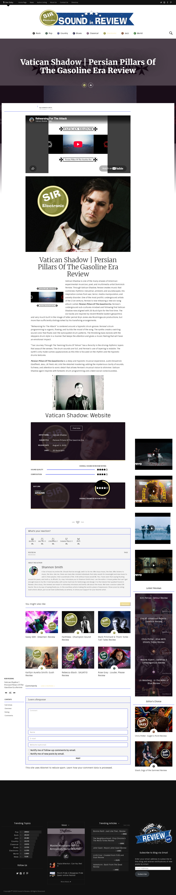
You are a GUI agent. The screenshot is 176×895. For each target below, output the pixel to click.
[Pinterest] (170, 2)
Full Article (8, 705)
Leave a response (47, 686)
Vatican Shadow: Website (78, 415)
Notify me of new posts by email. (47, 754)
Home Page (22, 2)
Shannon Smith (52, 567)
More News (65, 882)
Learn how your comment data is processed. (89, 767)
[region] (153, 454)
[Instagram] (164, 2)
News (32, 2)
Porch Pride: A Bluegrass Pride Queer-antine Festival (70, 874)
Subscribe (142, 874)
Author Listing (42, 2)
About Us (53, 2)
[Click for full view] (78, 214)
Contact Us (64, 2)
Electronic (31, 555)
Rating (7, 712)
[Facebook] (167, 2)
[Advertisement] (88, 801)
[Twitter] (161, 2)
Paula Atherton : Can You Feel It (69, 865)
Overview (8, 708)
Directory (75, 2)
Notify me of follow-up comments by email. (53, 750)
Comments (9, 716)
